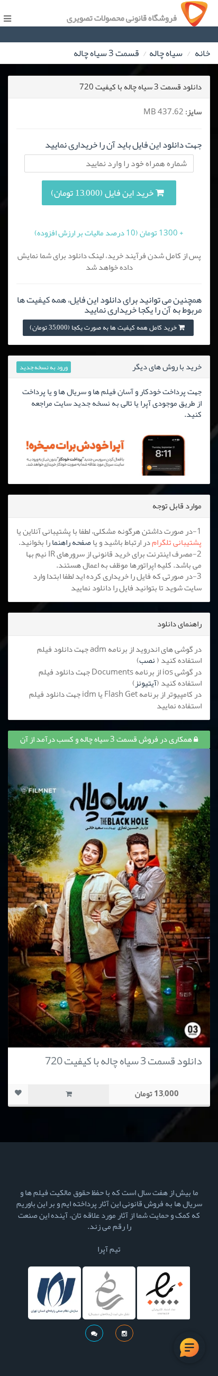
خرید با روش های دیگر (167, 367)
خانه (202, 53)
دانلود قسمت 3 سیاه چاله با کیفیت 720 (123, 1060)
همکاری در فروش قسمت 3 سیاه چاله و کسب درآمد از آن (107, 739)
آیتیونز (146, 683)
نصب (147, 660)
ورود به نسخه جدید (44, 367)
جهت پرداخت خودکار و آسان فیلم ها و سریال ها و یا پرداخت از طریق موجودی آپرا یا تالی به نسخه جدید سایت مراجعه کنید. (112, 403)
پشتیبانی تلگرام (177, 542)
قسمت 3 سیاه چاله (106, 53)
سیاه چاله (166, 53)
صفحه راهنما (71, 542)
